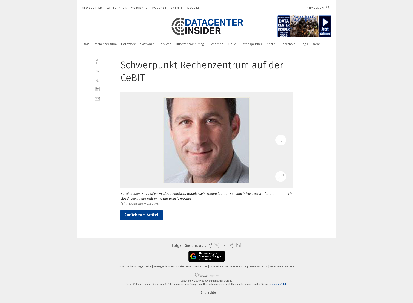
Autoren (289, 266)
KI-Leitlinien (277, 266)
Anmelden (315, 7)
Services (165, 44)
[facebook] (97, 61)
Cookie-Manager (135, 266)
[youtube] (223, 245)
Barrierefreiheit (234, 266)
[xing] (97, 80)
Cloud (232, 44)
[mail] (97, 98)
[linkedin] (97, 89)
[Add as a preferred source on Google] (206, 256)
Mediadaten (201, 266)
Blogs (304, 44)
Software (147, 44)
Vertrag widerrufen (164, 266)
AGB (121, 266)
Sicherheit (215, 44)
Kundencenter (184, 266)
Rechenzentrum (105, 44)
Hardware (128, 44)
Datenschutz (217, 266)
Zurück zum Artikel (141, 215)
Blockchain (287, 44)
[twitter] (97, 70)
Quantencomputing (190, 44)
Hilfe (149, 266)
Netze (271, 44)
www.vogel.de (279, 284)
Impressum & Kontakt (256, 266)
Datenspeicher (251, 44)
